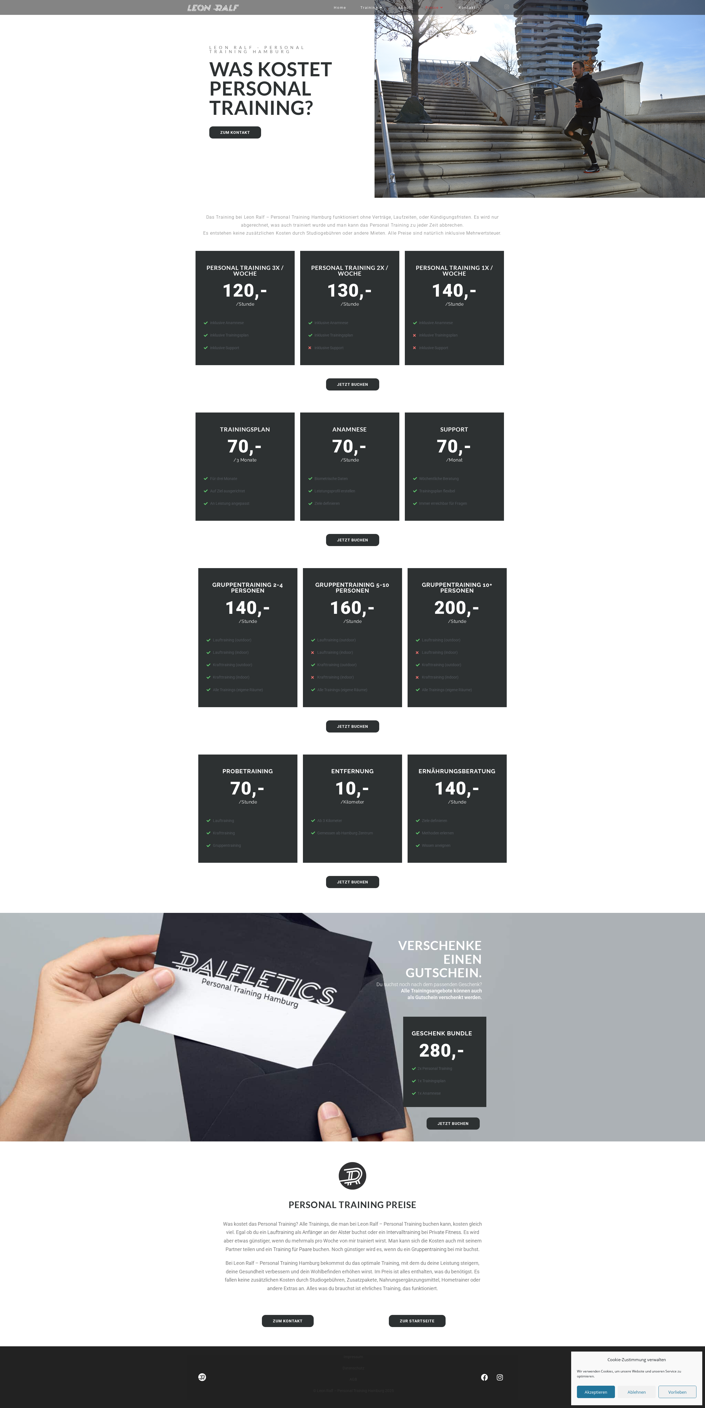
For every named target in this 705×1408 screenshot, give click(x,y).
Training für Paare (292, 1249)
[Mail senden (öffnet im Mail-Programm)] (515, 7)
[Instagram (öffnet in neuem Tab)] (506, 7)
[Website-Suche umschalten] (491, 7)
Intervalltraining (403, 1232)
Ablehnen (637, 1392)
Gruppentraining (428, 1249)
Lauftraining (280, 1232)
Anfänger (312, 1232)
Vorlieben (677, 1392)
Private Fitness (445, 1232)
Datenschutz (353, 1368)
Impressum (353, 1357)
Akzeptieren (596, 1392)
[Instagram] (500, 1377)
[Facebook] (485, 1377)
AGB (353, 1379)
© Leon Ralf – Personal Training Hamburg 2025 (353, 1390)
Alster (344, 1232)
